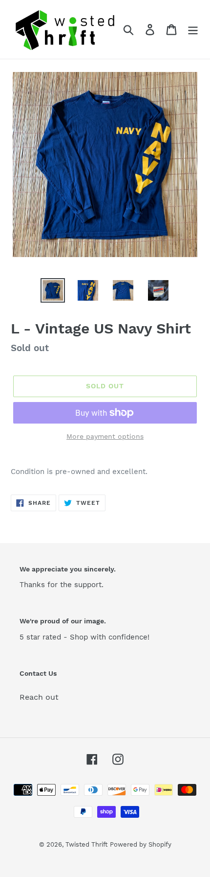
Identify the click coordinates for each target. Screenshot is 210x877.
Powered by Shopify (140, 844)
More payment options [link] (105, 436)
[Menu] (193, 30)
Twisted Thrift (86, 844)
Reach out (39, 697)
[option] (52, 290)
